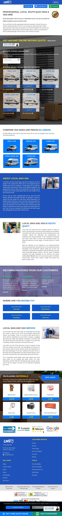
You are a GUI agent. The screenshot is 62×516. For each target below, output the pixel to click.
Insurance (34, 454)
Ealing (4, 464)
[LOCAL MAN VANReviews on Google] (52, 429)
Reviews (34, 445)
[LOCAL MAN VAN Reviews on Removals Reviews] (9, 429)
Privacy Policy (54, 503)
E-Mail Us (6, 453)
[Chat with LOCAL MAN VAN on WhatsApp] (38, 513)
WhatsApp (55, 6)
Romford (5, 477)
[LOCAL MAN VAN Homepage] (7, 2)
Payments (34, 475)
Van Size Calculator (37, 466)
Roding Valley (6, 475)
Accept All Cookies (18, 507)
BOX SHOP (50, 377)
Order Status (35, 472)
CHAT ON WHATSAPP (48, 514)
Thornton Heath (7, 466)
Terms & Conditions (37, 451)
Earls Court (6, 480)
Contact (34, 443)
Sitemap (34, 457)
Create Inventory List (37, 469)
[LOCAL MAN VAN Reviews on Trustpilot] (23, 429)
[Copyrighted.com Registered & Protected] (20, 494)
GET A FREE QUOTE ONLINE (16, 514)
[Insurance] (37, 494)
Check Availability (36, 464)
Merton (5, 472)
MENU (56, 2)
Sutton (4, 469)
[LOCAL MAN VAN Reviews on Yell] (38, 429)
